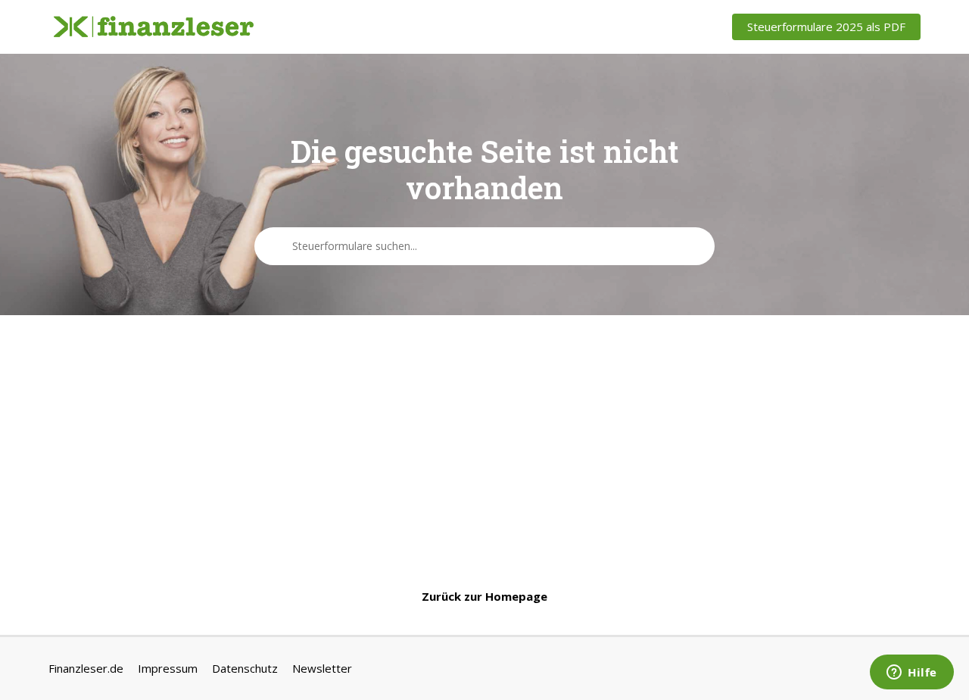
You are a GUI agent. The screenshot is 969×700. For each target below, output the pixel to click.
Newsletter (322, 668)
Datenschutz (245, 668)
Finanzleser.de (85, 668)
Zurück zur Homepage (484, 596)
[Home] (153, 27)
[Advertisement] (484, 451)
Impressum (168, 668)
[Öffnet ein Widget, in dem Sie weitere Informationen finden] (912, 673)
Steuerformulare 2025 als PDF (826, 26)
